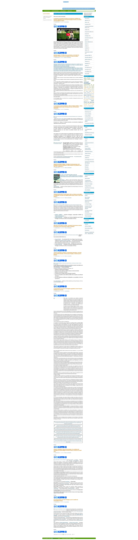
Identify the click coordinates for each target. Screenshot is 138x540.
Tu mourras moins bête (89, 123)
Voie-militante (87, 189)
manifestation (87, 96)
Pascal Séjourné (57, 267)
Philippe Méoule (88, 185)
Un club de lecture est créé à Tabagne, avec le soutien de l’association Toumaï (66, 500)
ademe (86, 138)
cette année (70, 10)
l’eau (71, 460)
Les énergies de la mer (89, 159)
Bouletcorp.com (88, 111)
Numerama (87, 230)
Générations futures (88, 151)
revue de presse (47, 10)
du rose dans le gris (88, 228)
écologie (86, 35)
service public (86, 103)
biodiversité (92, 79)
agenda (86, 20)
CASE (86, 127)
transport (86, 63)
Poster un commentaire (67, 57)
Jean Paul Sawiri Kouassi (61, 517)
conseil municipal (87, 82)
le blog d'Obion (88, 115)
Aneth (69, 243)
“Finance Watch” (56, 488)
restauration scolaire (89, 52)
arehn (86, 140)
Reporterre (87, 169)
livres (92, 95)
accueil (59, 538)
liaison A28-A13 (88, 41)
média (86, 45)
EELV (93, 87)
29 (72, 534)
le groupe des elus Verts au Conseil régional (88, 207)
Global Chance (88, 153)
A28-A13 (85, 77)
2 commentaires (66, 109)
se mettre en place (66, 516)
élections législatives (87, 88)
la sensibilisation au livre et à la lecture (60, 519)
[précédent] (64, 5)
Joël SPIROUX (62, 179)
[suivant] (94, 5)
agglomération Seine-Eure (90, 77)
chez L (86, 22)
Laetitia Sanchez (57, 57)
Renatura (86, 167)
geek (86, 39)
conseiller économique (71, 488)
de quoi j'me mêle (88, 31)
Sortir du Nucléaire (91, 104)
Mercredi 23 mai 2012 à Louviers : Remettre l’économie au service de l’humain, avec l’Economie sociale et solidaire (68, 226)
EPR (84, 91)
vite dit (86, 73)
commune (87, 24)
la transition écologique (68, 266)
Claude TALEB (58, 239)
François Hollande (87, 92)
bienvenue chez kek (89, 109)
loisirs (86, 43)
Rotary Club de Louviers (74, 522)
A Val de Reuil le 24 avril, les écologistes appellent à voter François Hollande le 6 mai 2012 (68, 289)
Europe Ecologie (88, 91)
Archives (74, 538)
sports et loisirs (88, 59)
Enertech (86, 146)
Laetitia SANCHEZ (56, 186)
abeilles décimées (76, 460)
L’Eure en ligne (61, 118)
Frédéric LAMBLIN (58, 214)
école (86, 33)
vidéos (86, 65)
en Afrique (76, 459)
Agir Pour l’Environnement (65, 483)
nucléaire (92, 97)
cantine (85, 80)
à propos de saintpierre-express (66, 538)
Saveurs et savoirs (88, 134)
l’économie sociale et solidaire (65, 240)
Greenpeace (87, 155)
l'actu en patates (88, 113)
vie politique (87, 71)
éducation (90, 87)
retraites (91, 99)
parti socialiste (86, 99)
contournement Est (55, 10)
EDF (88, 87)
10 (70, 534)
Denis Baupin (67, 481)
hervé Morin (92, 92)
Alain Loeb (87, 79)
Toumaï (86, 61)
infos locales (87, 178)
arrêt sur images (88, 226)
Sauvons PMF (87, 55)
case (92, 80)
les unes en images (88, 183)
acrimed (86, 224)
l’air (67, 460)
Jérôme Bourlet (86, 93)
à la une (86, 18)
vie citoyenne (87, 67)
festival (93, 91)
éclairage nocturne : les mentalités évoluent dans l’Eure (65, 156)
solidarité (89, 103)
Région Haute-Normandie (64, 522)
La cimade (87, 220)
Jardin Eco (87, 157)
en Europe (71, 459)
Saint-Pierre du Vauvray (89, 132)
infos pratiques (63, 10)
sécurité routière (88, 57)
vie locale (87, 69)
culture (86, 29)
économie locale (88, 37)
